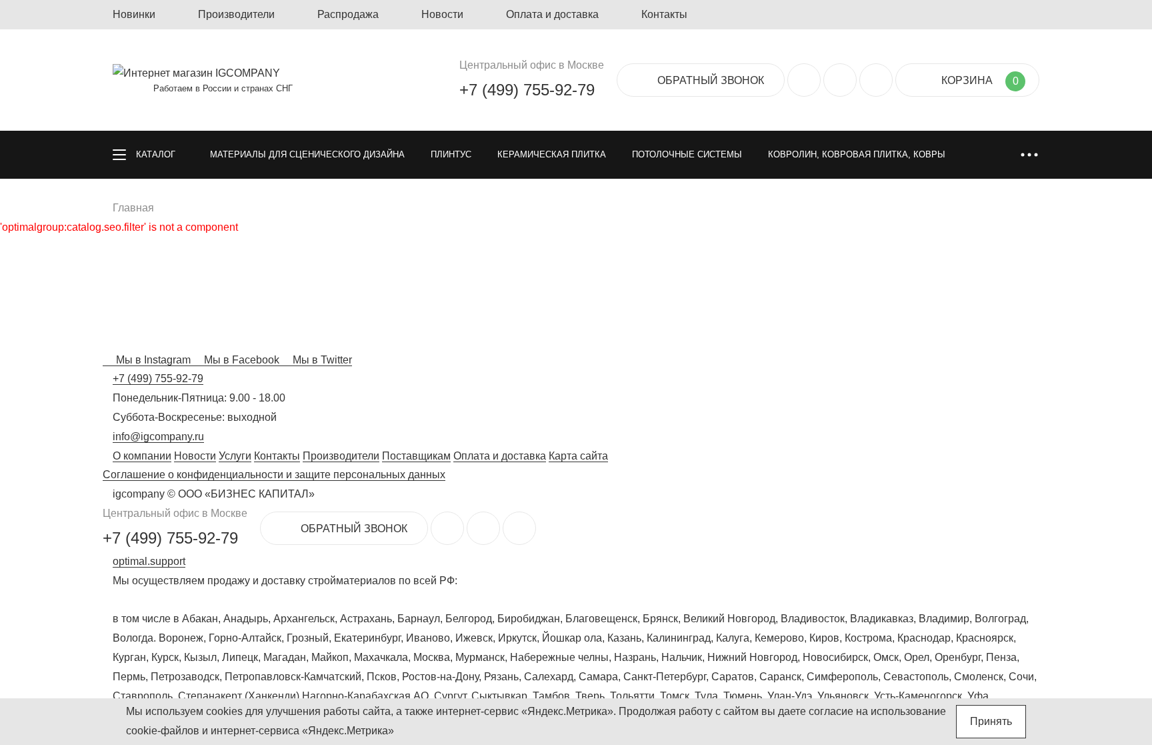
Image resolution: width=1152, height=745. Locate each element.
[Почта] (804, 80)
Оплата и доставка (552, 14)
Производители (236, 14)
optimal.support (149, 561)
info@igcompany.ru (158, 436)
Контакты (664, 14)
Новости (442, 14)
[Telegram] (876, 80)
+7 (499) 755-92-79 (527, 90)
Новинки (134, 14)
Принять (991, 721)
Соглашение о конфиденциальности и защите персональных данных (274, 474)
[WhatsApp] (840, 80)
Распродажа (348, 14)
